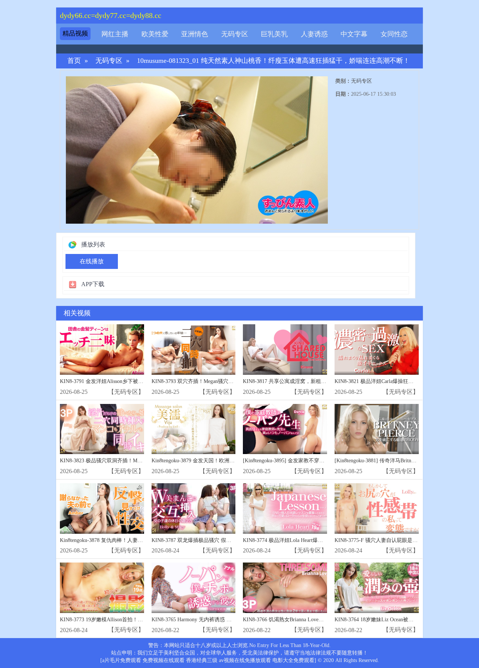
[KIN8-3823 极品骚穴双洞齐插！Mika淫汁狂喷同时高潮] (102, 429)
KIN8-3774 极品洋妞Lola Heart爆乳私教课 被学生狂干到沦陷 (312, 540)
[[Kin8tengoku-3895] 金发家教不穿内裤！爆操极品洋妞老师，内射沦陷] (285, 429)
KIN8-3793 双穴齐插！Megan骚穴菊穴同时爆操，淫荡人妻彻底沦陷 (229, 381)
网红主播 (114, 34)
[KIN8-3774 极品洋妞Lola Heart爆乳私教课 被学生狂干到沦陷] (285, 508)
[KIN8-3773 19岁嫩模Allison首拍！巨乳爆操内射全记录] (102, 588)
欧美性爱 (154, 34)
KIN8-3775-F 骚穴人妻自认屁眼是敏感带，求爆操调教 (397, 540)
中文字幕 (354, 34)
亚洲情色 (194, 34)
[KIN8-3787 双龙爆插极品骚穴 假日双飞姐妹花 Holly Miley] (194, 508)
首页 (74, 60)
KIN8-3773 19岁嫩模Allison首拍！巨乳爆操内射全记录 (122, 619)
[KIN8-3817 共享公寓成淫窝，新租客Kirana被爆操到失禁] (285, 349)
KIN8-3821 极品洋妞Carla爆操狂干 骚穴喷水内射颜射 (396, 381)
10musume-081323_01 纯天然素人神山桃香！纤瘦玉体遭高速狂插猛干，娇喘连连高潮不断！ (273, 60)
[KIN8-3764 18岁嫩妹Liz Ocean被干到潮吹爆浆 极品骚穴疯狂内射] (377, 588)
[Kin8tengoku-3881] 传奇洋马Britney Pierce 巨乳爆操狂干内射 (404, 460)
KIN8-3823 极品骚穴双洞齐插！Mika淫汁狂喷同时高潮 (123, 460)
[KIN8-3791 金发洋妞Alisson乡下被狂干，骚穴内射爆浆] (102, 349)
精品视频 (75, 33)
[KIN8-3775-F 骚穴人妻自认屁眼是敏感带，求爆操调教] (377, 508)
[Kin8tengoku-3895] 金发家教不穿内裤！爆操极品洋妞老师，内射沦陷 (323, 460)
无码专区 (234, 34)
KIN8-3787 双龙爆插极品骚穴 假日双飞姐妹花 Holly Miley (218, 540)
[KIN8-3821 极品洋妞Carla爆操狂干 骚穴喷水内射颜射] (377, 349)
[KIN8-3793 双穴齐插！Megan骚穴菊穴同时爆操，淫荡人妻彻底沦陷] (194, 349)
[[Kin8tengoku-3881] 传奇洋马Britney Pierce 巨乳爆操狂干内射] (377, 429)
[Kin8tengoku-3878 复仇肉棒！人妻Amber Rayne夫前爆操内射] (102, 508)
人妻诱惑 (314, 34)
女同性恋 (394, 34)
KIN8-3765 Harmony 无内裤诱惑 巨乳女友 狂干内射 (211, 619)
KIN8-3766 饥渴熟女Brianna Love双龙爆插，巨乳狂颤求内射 (312, 619)
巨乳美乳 (274, 34)
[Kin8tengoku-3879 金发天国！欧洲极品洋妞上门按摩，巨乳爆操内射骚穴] (194, 429)
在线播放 (92, 261)
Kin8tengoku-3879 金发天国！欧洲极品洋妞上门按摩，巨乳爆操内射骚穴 (235, 460)
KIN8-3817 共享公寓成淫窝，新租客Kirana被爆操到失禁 (307, 381)
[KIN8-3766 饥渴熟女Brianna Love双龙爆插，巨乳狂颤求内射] (285, 588)
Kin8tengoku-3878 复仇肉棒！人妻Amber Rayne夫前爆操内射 (129, 540)
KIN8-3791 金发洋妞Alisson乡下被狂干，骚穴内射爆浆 (122, 381)
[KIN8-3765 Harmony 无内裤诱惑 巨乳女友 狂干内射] (194, 588)
